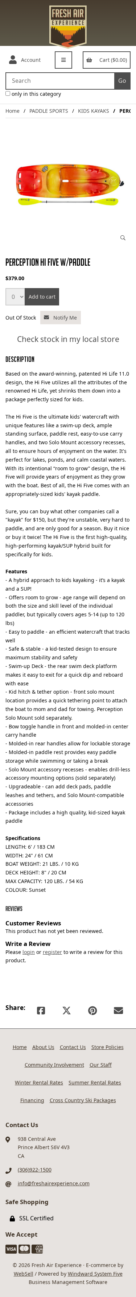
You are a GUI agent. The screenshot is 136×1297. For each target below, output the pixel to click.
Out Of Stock (21, 317)
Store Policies (107, 1047)
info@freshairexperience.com (54, 1183)
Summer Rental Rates (95, 1082)
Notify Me (63, 317)
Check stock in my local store (68, 339)
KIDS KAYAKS (93, 110)
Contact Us (73, 1047)
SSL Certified (35, 1218)
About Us (43, 1047)
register (52, 952)
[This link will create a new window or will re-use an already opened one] (41, 1010)
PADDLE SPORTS (48, 110)
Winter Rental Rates (39, 1082)
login (28, 952)
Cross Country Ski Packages (83, 1100)
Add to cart (42, 296)
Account (29, 59)
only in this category (35, 93)
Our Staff (101, 1064)
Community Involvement (54, 1064)
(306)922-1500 (34, 1169)
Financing (32, 1100)
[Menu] (63, 60)
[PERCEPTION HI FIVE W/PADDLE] (68, 184)
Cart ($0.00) (111, 59)
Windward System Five (95, 1273)
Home (12, 110)
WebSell (23, 1273)
